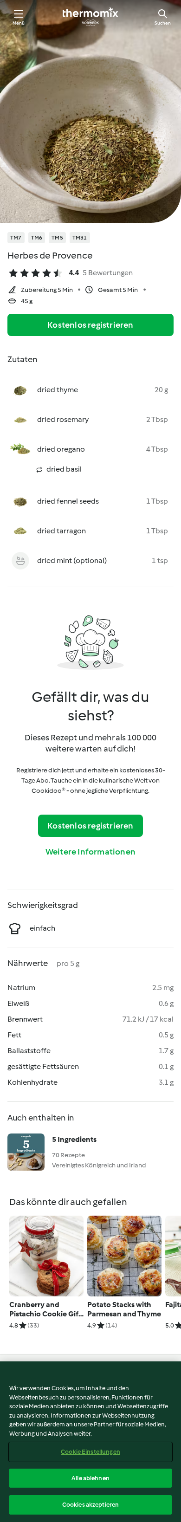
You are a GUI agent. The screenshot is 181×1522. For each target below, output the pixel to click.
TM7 (16, 237)
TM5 (57, 237)
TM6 (37, 237)
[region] (90, 1441)
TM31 (79, 237)
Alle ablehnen (90, 1478)
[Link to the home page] (90, 16)
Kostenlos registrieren (90, 325)
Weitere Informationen (90, 852)
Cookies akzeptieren (90, 1504)
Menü (19, 23)
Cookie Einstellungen (90, 1451)
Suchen (163, 23)
